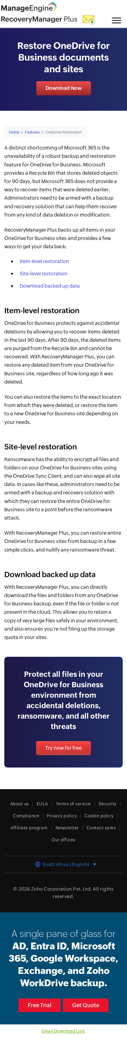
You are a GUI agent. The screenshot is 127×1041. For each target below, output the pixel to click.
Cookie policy (99, 816)
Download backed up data (50, 286)
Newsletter (67, 828)
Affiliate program (29, 828)
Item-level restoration (44, 261)
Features (32, 132)
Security (108, 804)
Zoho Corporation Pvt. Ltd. (61, 888)
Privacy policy (62, 816)
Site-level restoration (44, 274)
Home (14, 132)
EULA (42, 804)
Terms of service (73, 804)
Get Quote (85, 1005)
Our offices (63, 840)
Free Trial (39, 1005)
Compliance (26, 816)
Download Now (64, 88)
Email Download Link (63, 1031)
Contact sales (101, 828)
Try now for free (63, 748)
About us (19, 804)
